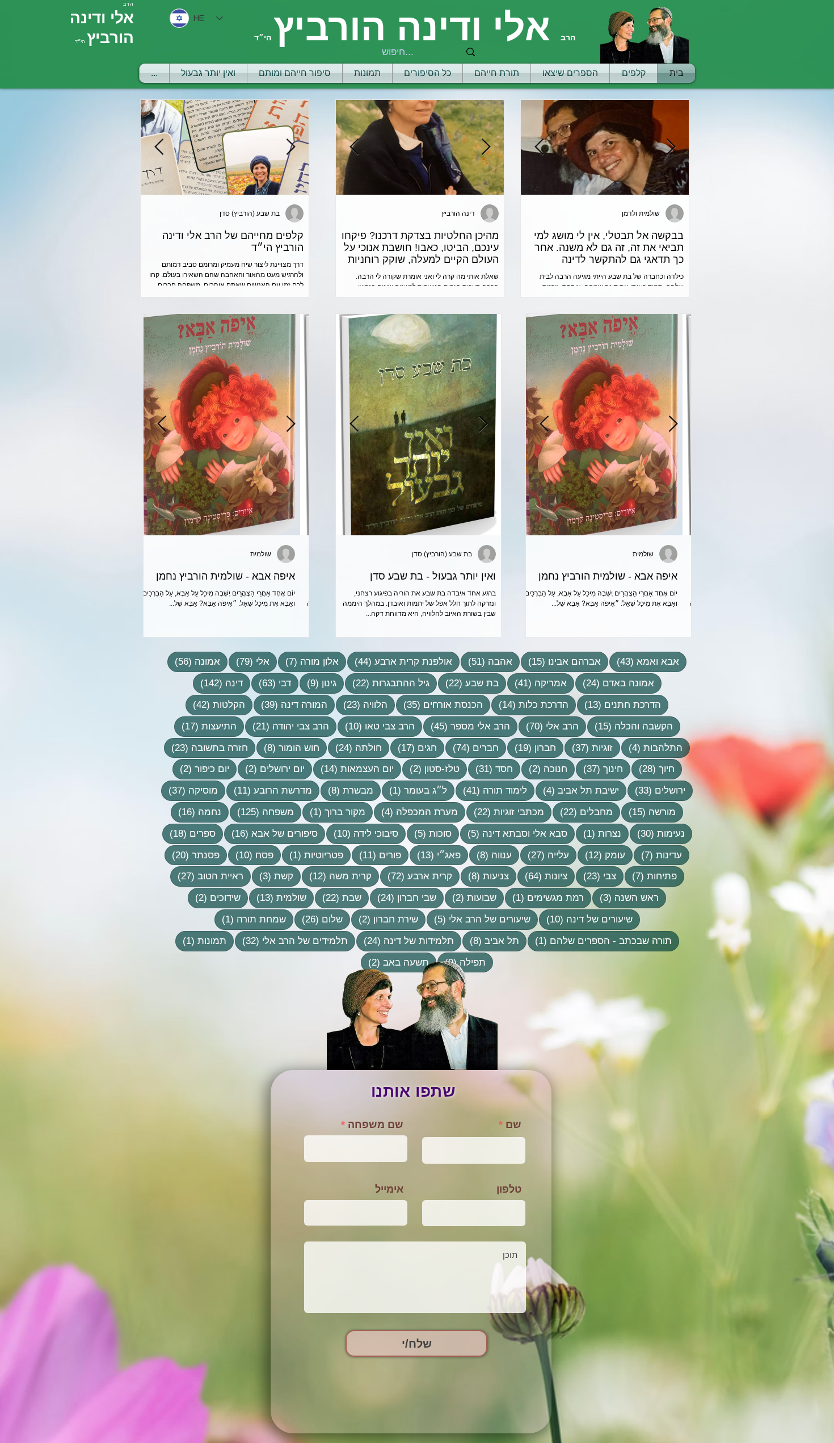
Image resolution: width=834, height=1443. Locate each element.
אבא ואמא (644, 661)
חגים (413, 747)
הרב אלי (549, 726)
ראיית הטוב (206, 876)
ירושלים (656, 790)
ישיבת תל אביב (577, 790)
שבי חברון (403, 897)
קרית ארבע (416, 876)
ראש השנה (625, 897)
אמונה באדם (614, 683)
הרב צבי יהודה (287, 726)
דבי (271, 683)
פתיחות (651, 876)
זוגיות (589, 747)
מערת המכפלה (416, 811)
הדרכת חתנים (619, 704)
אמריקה (537, 683)
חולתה (355, 747)
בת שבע (468, 683)
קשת (272, 876)
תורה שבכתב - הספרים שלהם (600, 940)
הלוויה (361, 704)
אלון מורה (308, 661)
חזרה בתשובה (206, 747)
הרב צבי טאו (376, 726)
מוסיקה (189, 790)
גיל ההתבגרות (387, 683)
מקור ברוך (333, 811)
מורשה (648, 811)
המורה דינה (290, 704)
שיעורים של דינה (586, 919)
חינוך (599, 768)
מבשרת (347, 790)
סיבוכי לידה (362, 833)
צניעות (485, 876)
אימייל (389, 1189)
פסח (250, 855)
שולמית (277, 897)
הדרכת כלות (529, 704)
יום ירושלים (271, 768)
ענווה (490, 855)
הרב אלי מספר (466, 726)
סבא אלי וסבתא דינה (513, 833)
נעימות (657, 833)
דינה (218, 683)
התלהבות (652, 747)
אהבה (486, 661)
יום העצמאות (353, 768)
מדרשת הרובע (269, 790)
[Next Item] (159, 147)
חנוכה (544, 768)
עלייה (544, 855)
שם (513, 1124)
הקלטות (215, 704)
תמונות (200, 940)
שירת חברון (384, 919)
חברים (472, 747)
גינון (318, 683)
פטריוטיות (312, 855)
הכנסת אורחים (439, 704)
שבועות (470, 897)
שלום (318, 919)
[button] (496, 73)
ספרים (189, 833)
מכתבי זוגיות (505, 811)
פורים (376, 855)
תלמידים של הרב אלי (291, 940)
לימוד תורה (491, 790)
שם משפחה (375, 1124)
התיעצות (205, 726)
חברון (531, 747)
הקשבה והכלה (630, 726)
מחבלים (583, 811)
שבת (338, 897)
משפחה (262, 811)
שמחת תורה (250, 919)
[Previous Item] (290, 147)
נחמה (196, 811)
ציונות (542, 876)
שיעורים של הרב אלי (478, 919)
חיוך (653, 768)
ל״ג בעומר (414, 790)
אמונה (193, 661)
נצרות (598, 833)
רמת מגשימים (544, 897)
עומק (601, 855)
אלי (249, 661)
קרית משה (337, 876)
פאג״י (435, 855)
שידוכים (214, 897)
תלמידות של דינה (405, 940)
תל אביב (490, 940)
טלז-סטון (431, 768)
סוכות (429, 833)
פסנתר (192, 855)
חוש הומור (287, 747)
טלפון (508, 1189)
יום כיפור (200, 768)
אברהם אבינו (561, 661)
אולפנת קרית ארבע (399, 661)
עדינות (658, 855)
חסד (490, 768)
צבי (596, 876)
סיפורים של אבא (271, 833)
